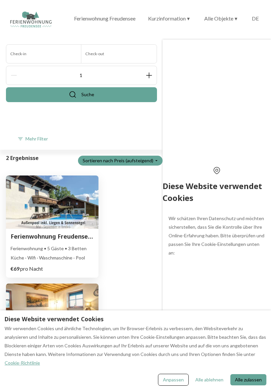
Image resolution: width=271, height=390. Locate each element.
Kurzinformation (169, 18)
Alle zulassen (248, 379)
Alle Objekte (220, 18)
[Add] (149, 75)
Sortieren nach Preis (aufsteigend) (118, 160)
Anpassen (173, 379)
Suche (87, 94)
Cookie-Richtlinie (22, 363)
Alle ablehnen (209, 379)
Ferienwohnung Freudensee (105, 18)
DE (255, 18)
